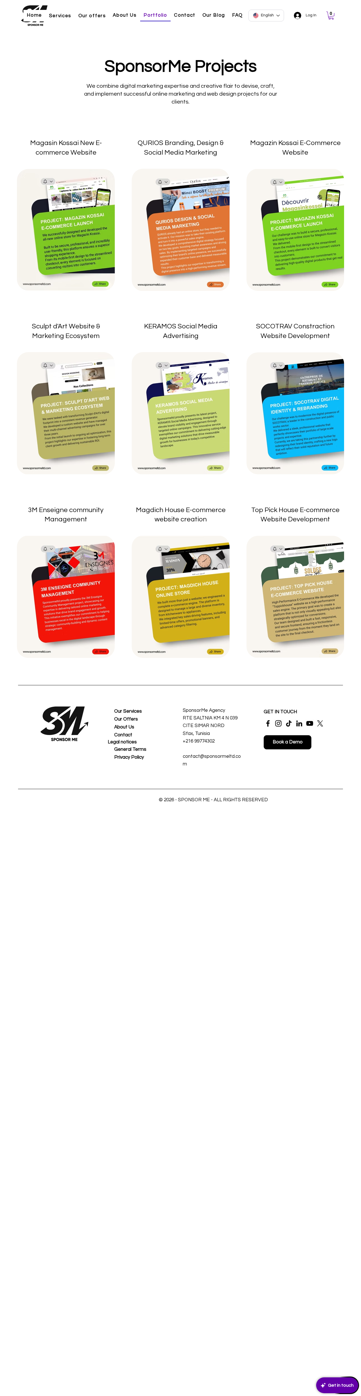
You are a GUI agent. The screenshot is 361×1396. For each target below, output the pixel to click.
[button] (331, 16)
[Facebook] (268, 723)
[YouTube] (309, 723)
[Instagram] (278, 723)
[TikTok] (289, 723)
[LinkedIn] (299, 723)
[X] (320, 723)
